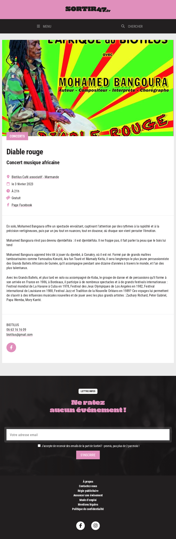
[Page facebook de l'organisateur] (11, 347)
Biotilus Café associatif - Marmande (35, 177)
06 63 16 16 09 (16, 329)
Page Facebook (22, 205)
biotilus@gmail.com (19, 334)
